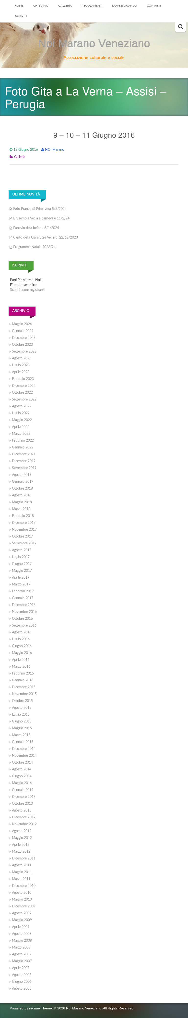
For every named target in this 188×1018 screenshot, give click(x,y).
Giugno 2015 (22, 721)
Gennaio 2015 (22, 742)
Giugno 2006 (22, 982)
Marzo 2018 (21, 509)
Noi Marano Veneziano (94, 43)
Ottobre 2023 (22, 344)
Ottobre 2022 (22, 392)
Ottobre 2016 (22, 618)
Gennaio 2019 (22, 481)
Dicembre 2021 (23, 454)
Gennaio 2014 (22, 790)
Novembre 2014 (24, 755)
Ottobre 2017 (22, 536)
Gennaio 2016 (22, 680)
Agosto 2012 (21, 831)
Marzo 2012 (21, 851)
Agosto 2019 (21, 475)
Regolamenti (92, 5)
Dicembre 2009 (23, 906)
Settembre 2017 (24, 543)
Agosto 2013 (21, 810)
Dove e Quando (124, 5)
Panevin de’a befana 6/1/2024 (36, 228)
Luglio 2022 (21, 413)
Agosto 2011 (21, 865)
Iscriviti (20, 15)
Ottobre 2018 (22, 488)
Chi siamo (40, 5)
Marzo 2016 (21, 666)
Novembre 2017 (24, 529)
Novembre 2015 (24, 694)
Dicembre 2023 (23, 338)
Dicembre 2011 (23, 858)
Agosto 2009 (21, 913)
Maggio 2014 (22, 783)
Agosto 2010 (21, 892)
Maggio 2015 (22, 728)
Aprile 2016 (20, 660)
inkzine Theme (40, 1008)
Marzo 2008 (21, 947)
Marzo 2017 (21, 584)
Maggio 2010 (22, 899)
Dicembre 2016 (23, 605)
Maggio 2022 (22, 420)
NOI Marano (54, 149)
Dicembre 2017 (23, 523)
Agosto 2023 (21, 358)
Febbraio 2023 (23, 379)
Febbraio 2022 (23, 440)
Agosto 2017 (21, 550)
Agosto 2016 (21, 632)
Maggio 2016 (22, 653)
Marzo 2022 (21, 433)
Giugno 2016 (22, 646)
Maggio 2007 (22, 961)
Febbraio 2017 (23, 591)
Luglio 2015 (21, 714)
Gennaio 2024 (22, 331)
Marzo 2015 (21, 735)
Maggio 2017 (22, 570)
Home (19, 5)
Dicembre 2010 (23, 886)
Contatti (154, 5)
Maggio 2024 (22, 324)
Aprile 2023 (20, 372)
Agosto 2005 (21, 988)
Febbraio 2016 (23, 673)
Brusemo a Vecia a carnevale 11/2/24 (41, 218)
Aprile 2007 (20, 968)
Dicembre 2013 (23, 797)
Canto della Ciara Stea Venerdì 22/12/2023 (45, 237)
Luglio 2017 (21, 557)
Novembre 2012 (24, 824)
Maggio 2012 (22, 838)
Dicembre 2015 (23, 687)
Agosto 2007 (21, 954)
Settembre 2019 (24, 468)
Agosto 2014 (21, 769)
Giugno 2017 (22, 564)
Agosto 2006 (21, 975)
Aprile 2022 (20, 427)
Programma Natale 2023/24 (34, 247)
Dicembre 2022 (23, 386)
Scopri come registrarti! (27, 290)
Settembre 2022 (24, 399)
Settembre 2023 (24, 351)
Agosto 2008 (21, 934)
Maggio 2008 (22, 940)
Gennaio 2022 (22, 447)
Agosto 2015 (21, 707)
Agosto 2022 (21, 406)
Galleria (65, 5)
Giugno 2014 (22, 776)
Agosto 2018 (21, 495)
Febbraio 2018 (23, 516)
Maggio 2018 (22, 502)
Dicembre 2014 (23, 749)
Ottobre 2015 (22, 701)
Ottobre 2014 (22, 762)
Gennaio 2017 (22, 598)
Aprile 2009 (20, 927)
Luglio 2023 (21, 365)
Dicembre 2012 (23, 817)
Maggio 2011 (22, 872)
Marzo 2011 (21, 879)
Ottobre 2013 (22, 803)
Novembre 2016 (24, 612)
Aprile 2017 (20, 577)
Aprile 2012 (20, 844)
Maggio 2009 (22, 920)
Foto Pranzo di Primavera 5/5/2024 (40, 209)
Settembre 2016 (24, 625)
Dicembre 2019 (23, 461)
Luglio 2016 (21, 639)
